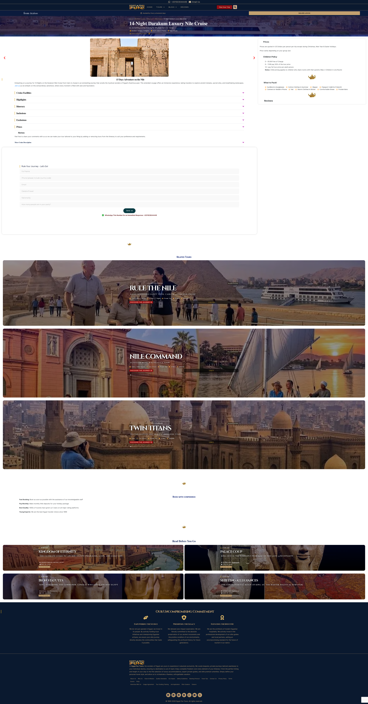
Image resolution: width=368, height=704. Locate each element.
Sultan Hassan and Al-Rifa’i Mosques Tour (155, 434)
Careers (194, 684)
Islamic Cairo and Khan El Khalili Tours (146, 446)
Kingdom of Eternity (57, 552)
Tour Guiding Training (162, 684)
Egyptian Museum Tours (140, 375)
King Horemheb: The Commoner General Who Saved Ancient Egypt (79, 585)
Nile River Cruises (139, 19)
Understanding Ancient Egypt (52, 562)
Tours (159, 7)
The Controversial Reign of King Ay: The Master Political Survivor (262, 585)
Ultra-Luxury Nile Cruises (154, 19)
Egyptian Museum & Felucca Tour (150, 362)
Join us (17, 86)
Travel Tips (205, 678)
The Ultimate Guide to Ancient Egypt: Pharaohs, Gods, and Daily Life (81, 556)
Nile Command (155, 356)
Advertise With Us (135, 684)
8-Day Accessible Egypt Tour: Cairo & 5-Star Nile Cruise (163, 294)
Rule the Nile (152, 288)
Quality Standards (161, 678)
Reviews (185, 7)
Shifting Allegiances (239, 580)
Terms (230, 678)
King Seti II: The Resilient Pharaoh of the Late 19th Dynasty (257, 556)
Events (132, 681)
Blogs (172, 7)
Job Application (175, 684)
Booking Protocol (194, 678)
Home (149, 7)
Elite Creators (186, 684)
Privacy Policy (223, 678)
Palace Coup (231, 552)
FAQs (138, 681)
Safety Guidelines (182, 678)
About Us (133, 678)
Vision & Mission (149, 678)
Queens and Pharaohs (231, 562)
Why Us (140, 678)
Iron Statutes (51, 580)
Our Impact (172, 678)
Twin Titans (150, 428)
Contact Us (213, 678)
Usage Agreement (148, 684)
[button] (235, 7)
